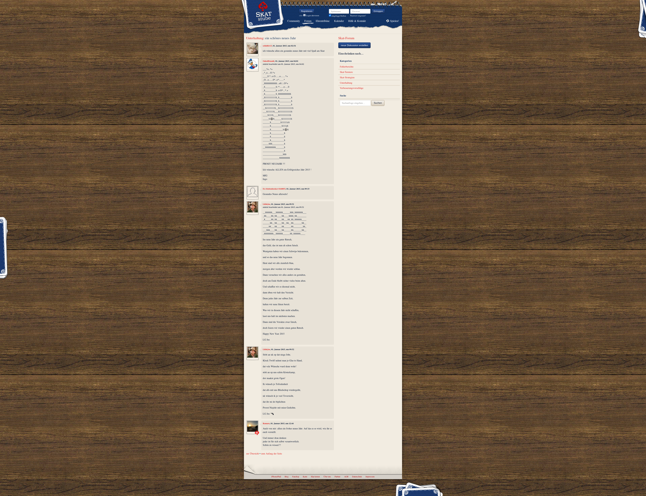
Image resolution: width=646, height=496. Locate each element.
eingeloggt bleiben (338, 15)
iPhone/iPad (276, 476)
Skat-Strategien (347, 77)
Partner (337, 476)
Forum (307, 21)
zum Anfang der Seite (271, 453)
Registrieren (306, 11)
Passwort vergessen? (358, 15)
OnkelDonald (268, 61)
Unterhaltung (254, 38)
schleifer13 (267, 45)
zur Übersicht (252, 453)
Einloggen (378, 11)
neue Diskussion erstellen (354, 45)
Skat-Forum (346, 38)
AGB (346, 476)
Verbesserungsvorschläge (351, 88)
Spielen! (394, 21)
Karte (305, 476)
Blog (287, 476)
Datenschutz (357, 476)
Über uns (327, 476)
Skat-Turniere (346, 72)
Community (293, 21)
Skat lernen (315, 476)
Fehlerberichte (346, 66)
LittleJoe (266, 204)
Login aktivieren (312, 15)
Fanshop (295, 476)
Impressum (370, 476)
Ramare (266, 423)
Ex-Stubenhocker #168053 (274, 188)
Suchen (378, 102)
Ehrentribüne (323, 21)
